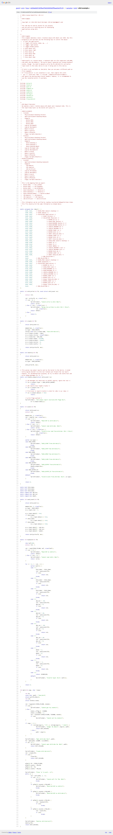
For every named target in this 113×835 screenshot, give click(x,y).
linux (27, 8)
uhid (75, 8)
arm (22, 8)
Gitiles (10, 832)
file (50, 12)
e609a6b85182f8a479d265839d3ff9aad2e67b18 (46, 8)
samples (69, 8)
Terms (19, 832)
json (110, 832)
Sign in (109, 2)
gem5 (18, 8)
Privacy (14, 832)
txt (106, 832)
